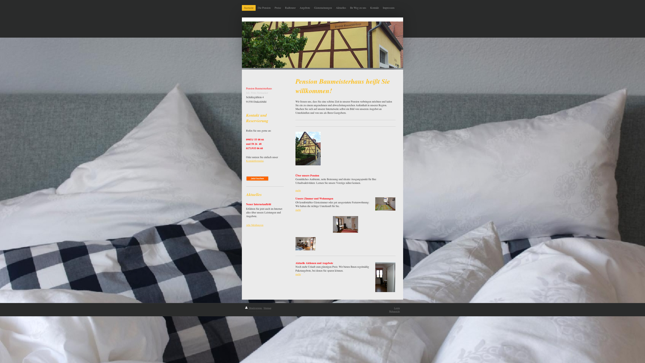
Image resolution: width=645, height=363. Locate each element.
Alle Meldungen (254, 225)
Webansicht (394, 311)
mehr (298, 190)
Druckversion (255, 308)
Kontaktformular (254, 161)
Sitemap (267, 308)
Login (397, 308)
